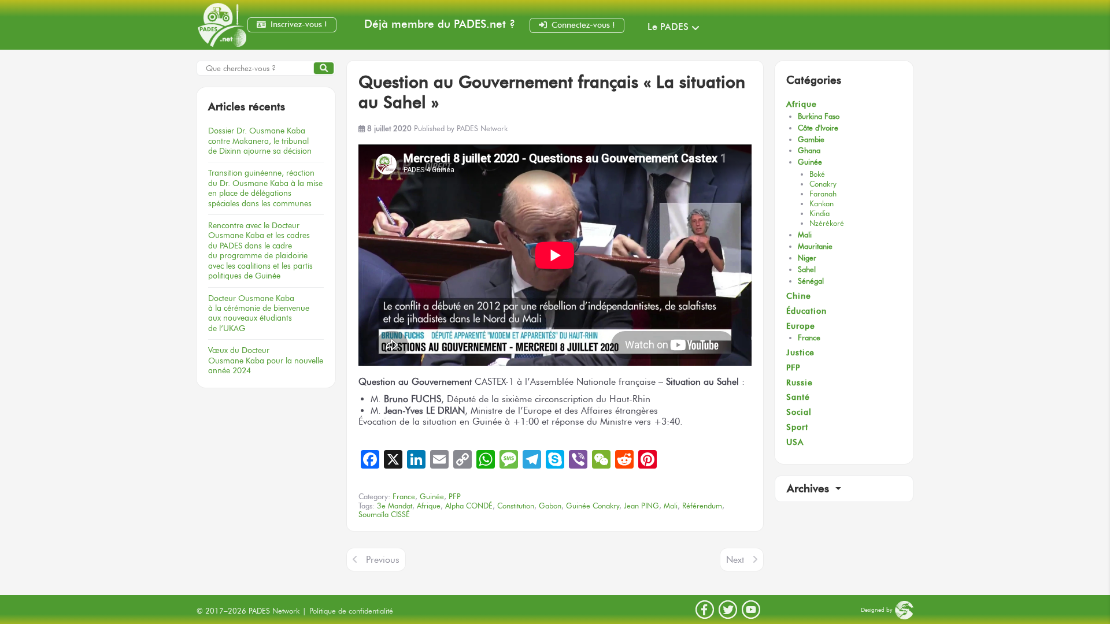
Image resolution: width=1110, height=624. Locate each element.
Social (799, 412)
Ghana (809, 150)
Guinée (810, 162)
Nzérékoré (826, 223)
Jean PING (641, 506)
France (809, 337)
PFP (793, 368)
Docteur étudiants (258, 313)
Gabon (550, 506)
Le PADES (668, 26)
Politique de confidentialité (351, 611)
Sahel (807, 269)
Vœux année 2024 (265, 360)
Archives (809, 488)
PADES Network (482, 128)
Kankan (821, 203)
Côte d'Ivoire (818, 128)
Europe (800, 326)
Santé (798, 397)
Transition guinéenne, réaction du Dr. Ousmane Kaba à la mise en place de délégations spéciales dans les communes (265, 188)
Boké (817, 174)
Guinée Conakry (592, 506)
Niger (807, 258)
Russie (799, 383)
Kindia (819, 213)
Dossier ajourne (260, 140)
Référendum (702, 506)
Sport (797, 427)
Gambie (811, 139)
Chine (798, 296)
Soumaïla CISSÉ (384, 514)
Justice (800, 353)
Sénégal (811, 281)
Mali (805, 235)
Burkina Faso (818, 116)
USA (795, 442)
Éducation (806, 311)
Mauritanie (815, 246)
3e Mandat (394, 506)
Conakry (823, 184)
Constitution (515, 506)
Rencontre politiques (260, 250)
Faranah (823, 194)
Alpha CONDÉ (469, 506)
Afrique (801, 104)
